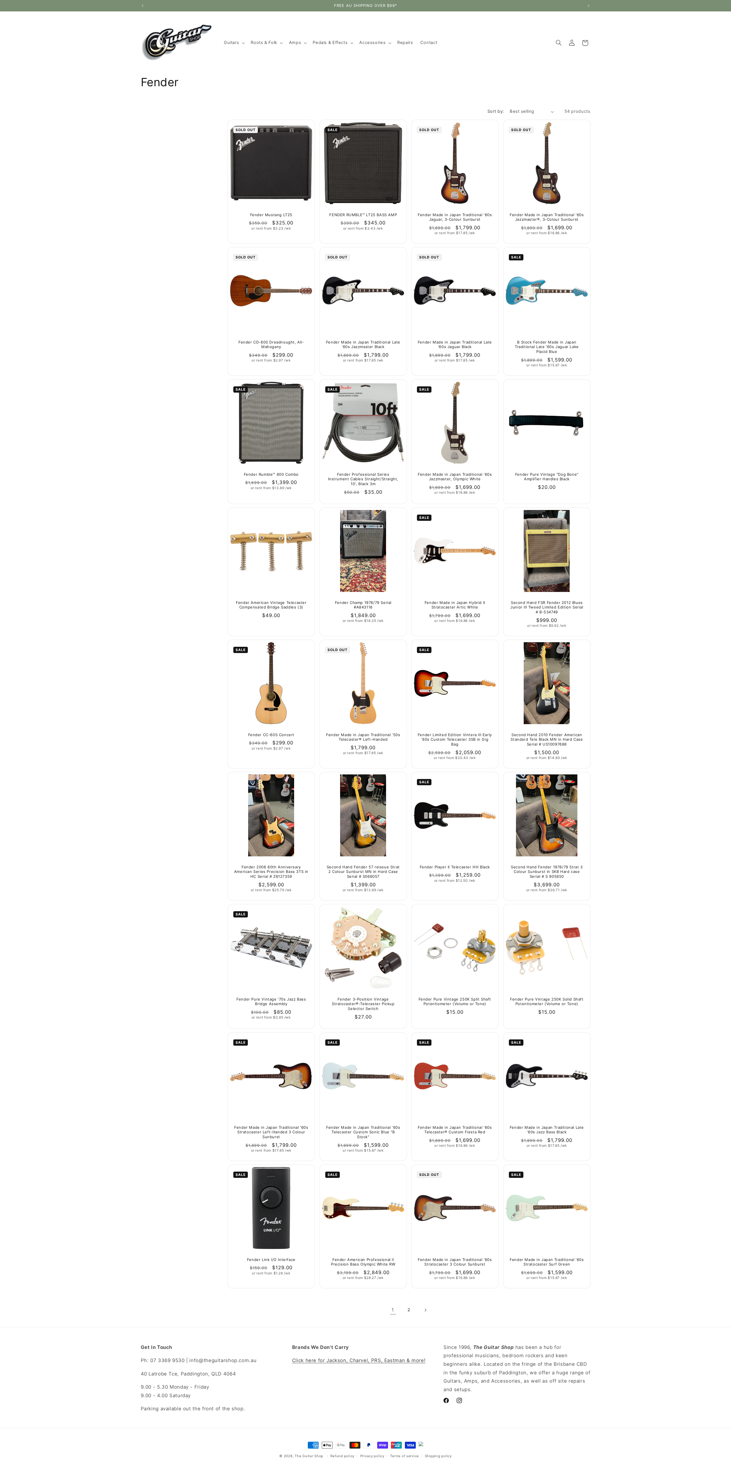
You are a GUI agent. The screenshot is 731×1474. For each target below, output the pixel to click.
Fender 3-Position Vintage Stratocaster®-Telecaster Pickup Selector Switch (363, 1004)
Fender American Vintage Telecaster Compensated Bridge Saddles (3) (271, 604)
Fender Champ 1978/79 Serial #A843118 (363, 604)
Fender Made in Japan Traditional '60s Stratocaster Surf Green (547, 1261)
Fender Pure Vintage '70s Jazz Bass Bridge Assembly (271, 1001)
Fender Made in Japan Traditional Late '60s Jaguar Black (455, 344)
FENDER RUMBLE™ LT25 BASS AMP (363, 214)
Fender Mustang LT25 (271, 214)
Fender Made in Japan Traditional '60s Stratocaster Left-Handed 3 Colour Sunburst (271, 1132)
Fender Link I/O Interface (271, 1259)
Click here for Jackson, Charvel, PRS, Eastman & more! (358, 1360)
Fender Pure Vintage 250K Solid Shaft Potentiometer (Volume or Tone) (547, 1001)
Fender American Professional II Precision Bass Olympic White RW (363, 1261)
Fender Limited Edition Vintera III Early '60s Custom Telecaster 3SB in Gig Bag (455, 739)
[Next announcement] (588, 5)
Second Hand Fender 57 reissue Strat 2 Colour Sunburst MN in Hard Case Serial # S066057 (362, 871)
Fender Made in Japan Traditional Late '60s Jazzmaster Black (363, 344)
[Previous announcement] (142, 5)
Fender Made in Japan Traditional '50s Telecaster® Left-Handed (363, 737)
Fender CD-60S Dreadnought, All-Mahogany (271, 344)
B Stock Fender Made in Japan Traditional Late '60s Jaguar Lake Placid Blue (547, 347)
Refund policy (342, 1456)
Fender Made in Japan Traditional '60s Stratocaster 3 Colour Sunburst (455, 1261)
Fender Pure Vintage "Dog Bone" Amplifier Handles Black (547, 476)
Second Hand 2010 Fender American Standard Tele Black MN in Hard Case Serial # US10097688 (547, 739)
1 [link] (392, 1310)
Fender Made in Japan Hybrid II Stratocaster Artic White (455, 604)
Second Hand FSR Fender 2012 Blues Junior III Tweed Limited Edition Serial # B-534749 (546, 607)
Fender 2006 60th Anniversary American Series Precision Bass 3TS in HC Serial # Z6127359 (271, 871)
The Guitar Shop (309, 1456)
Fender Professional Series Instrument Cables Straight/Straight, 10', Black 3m (363, 479)
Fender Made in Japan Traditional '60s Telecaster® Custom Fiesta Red (455, 1129)
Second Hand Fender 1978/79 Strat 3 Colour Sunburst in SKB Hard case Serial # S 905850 (547, 871)
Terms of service (404, 1456)
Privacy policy (372, 1456)
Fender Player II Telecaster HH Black (455, 866)
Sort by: (495, 111)
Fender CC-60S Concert (271, 734)
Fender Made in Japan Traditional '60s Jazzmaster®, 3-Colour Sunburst (547, 217)
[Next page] (425, 1310)
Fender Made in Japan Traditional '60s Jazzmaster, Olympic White (455, 476)
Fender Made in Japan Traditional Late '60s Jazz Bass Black (547, 1129)
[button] (233, 43)
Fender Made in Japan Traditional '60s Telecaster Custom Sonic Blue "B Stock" (363, 1132)
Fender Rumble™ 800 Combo (271, 474)
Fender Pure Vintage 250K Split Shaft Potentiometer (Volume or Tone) (455, 1001)
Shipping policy (438, 1456)
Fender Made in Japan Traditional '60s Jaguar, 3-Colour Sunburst (455, 217)
